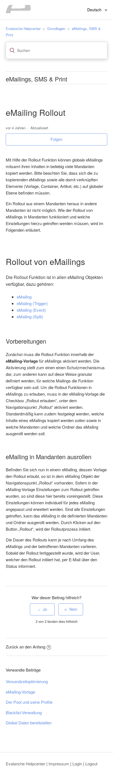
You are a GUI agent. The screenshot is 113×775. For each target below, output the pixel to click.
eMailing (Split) (30, 316)
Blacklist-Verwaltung (24, 712)
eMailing (24, 297)
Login (77, 763)
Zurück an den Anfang (25, 647)
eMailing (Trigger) (32, 303)
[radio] (42, 609)
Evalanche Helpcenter (23, 28)
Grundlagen (56, 28)
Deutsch (95, 9)
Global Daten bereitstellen (29, 722)
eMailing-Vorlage (20, 692)
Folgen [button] (56, 139)
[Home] (18, 11)
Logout (91, 763)
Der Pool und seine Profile (29, 702)
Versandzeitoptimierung (27, 681)
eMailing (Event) (31, 310)
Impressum (59, 763)
